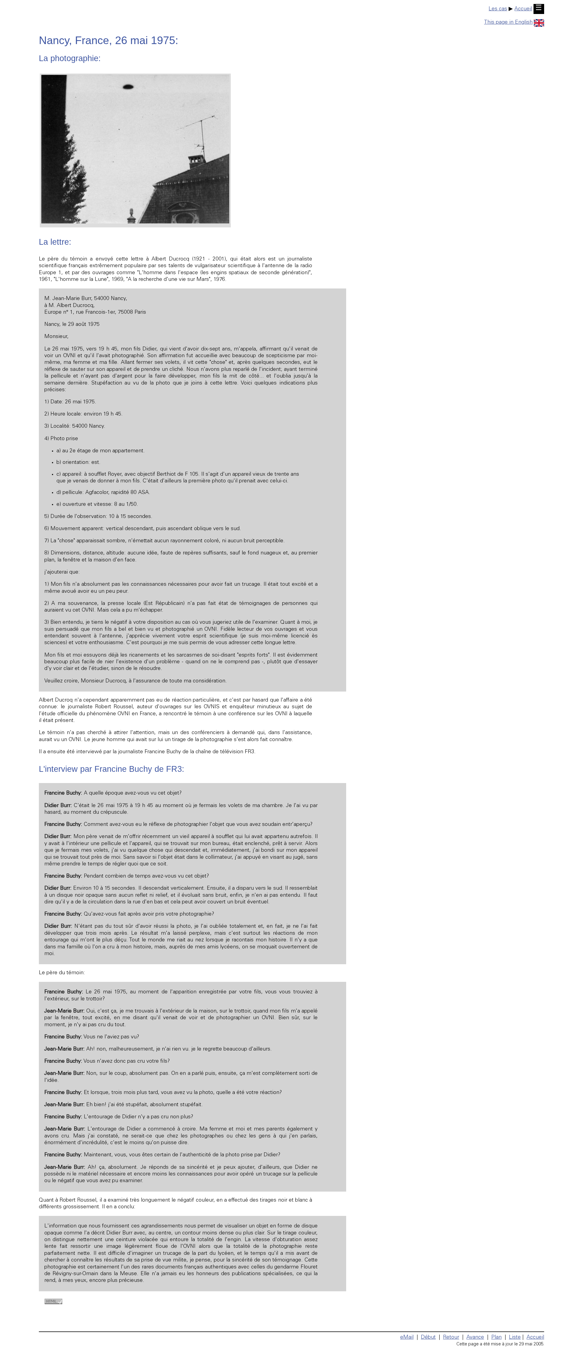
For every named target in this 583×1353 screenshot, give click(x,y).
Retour (451, 1337)
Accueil (523, 9)
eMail (407, 1337)
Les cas (498, 9)
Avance (475, 1337)
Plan (496, 1337)
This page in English (508, 22)
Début (428, 1337)
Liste (515, 1337)
